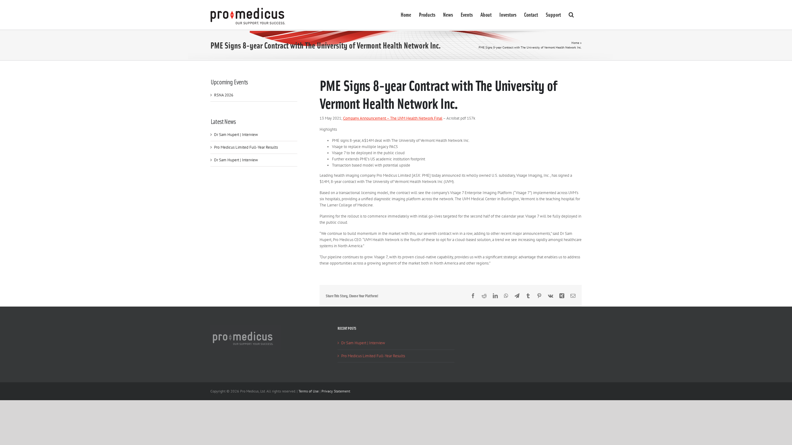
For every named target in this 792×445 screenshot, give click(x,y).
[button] (571, 14)
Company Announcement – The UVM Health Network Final (392, 118)
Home (575, 43)
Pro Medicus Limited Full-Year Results (246, 147)
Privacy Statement (335, 391)
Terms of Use (309, 391)
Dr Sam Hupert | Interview (236, 134)
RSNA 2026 (223, 95)
